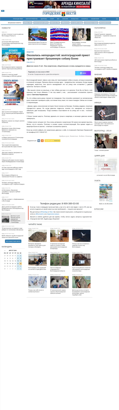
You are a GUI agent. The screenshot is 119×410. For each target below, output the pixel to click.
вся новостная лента (13, 241)
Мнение (98, 74)
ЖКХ (58, 19)
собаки (82, 136)
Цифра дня (99, 155)
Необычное (74, 19)
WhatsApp (44, 212)
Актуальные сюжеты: (14, 23)
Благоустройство (32, 19)
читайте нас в (52, 140)
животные (74, 136)
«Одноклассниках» (53, 214)
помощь (89, 136)
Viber (51, 212)
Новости (6, 28)
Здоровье (44, 19)
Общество (30, 52)
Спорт (52, 19)
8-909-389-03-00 (70, 203)
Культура (65, 19)
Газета (104, 19)
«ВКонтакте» (39, 214)
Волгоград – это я (102, 130)
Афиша (97, 102)
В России (98, 209)
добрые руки (64, 136)
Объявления (95, 19)
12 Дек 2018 (29, 62)
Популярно (99, 28)
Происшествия (18, 19)
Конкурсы (84, 19)
